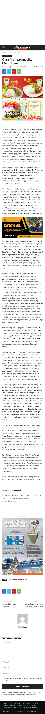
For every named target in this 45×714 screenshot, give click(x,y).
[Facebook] (4, 71)
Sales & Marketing (14, 52)
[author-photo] (22, 624)
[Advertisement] (22, 22)
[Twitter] (9, 71)
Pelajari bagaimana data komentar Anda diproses (19, 694)
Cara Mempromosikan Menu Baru (18, 579)
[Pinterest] (14, 71)
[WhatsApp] (19, 71)
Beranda (4, 52)
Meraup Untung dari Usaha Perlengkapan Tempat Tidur (33, 605)
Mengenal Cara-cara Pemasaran (9, 605)
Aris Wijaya (10, 67)
